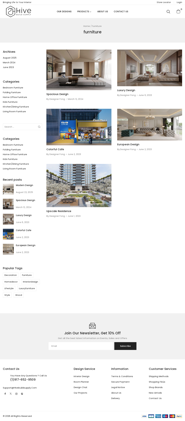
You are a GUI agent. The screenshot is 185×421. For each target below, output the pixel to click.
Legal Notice (118, 387)
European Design (128, 144)
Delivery (115, 398)
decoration (10, 275)
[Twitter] (11, 394)
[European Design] (8, 249)
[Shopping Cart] (178, 11)
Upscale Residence (58, 211)
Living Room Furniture (14, 111)
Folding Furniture (12, 92)
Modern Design (24, 185)
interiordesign (30, 281)
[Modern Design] (8, 189)
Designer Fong (57, 99)
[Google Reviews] (22, 394)
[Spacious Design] (8, 204)
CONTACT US (121, 11)
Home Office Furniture (15, 97)
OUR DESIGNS (64, 11)
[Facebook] (5, 394)
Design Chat (80, 387)
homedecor (11, 281)
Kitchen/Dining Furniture (16, 106)
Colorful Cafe (55, 149)
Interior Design (81, 376)
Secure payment (120, 381)
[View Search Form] (169, 11)
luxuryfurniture (27, 288)
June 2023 (8, 67)
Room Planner (81, 381)
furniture (27, 275)
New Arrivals (155, 392)
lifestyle (9, 288)
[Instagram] (16, 394)
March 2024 (9, 62)
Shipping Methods (159, 376)
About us (116, 392)
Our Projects (80, 392)
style (7, 295)
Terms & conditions (122, 376)
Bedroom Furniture (13, 87)
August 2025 (9, 57)
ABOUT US (102, 11)
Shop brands (156, 387)
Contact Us (155, 398)
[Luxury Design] (8, 219)
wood (18, 295)
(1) (12, 380)
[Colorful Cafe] (8, 234)
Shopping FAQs (157, 381)
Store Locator (164, 2)
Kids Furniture (10, 101)
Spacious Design (57, 94)
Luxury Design (126, 90)
